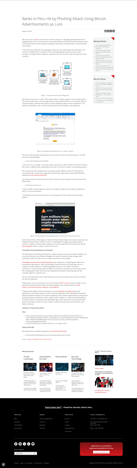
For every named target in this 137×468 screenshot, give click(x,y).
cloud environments (34, 287)
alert (37, 39)
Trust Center (68, 431)
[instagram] (28, 443)
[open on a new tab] (24, 443)
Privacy (16, 463)
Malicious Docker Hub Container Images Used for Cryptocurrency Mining (103, 62)
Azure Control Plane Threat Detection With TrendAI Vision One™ (45, 390)
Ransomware (61, 356)
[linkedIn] (114, 31)
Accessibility (29, 463)
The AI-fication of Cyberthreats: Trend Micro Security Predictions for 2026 (61, 388)
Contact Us (42, 422)
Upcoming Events (69, 428)
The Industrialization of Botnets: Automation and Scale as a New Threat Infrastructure (30, 383)
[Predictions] (104, 382)
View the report (99, 368)
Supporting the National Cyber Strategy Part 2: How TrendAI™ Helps (103, 94)
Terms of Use (38, 463)
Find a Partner (18, 428)
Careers (67, 422)
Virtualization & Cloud (45, 357)
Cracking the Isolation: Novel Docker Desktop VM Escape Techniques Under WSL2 (46, 383)
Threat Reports (18, 425)
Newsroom (17, 422)
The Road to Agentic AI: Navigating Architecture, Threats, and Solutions (78, 390)
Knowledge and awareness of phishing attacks (37, 262)
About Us (67, 418)
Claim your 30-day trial (100, 452)
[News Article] (104, 360)
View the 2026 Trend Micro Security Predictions (102, 391)
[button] (25, 453)
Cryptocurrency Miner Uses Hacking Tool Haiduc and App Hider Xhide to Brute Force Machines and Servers (104, 68)
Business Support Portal (46, 418)
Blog (15, 418)
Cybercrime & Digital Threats (35, 339)
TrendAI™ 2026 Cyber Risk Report (104, 98)
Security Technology (76, 357)
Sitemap (46, 463)
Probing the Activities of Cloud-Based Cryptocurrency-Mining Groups (103, 52)
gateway (61, 291)
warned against (27, 246)
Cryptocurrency (47, 339)
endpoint (71, 291)
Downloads (42, 425)
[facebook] (108, 31)
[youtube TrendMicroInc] (33, 443)
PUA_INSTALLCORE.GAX (38, 175)
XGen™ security (64, 283)
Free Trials (42, 428)
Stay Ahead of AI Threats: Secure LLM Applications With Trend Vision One (78, 383)
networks (45, 287)
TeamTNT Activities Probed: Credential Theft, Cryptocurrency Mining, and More (103, 57)
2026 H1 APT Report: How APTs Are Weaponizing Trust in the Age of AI (103, 89)
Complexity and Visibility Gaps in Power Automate (30, 389)
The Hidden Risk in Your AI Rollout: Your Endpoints (104, 101)
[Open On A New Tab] (111, 31)
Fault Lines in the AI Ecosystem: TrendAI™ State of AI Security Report (29, 372)
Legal (22, 463)
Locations (67, 425)
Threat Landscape (28, 357)
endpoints (55, 287)
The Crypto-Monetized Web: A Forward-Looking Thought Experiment (103, 47)
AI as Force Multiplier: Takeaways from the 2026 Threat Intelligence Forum (104, 84)
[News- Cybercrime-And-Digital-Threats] (105, 31)
